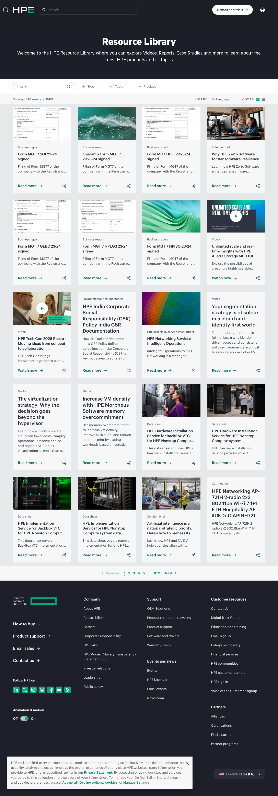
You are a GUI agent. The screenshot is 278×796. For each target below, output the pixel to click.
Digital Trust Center (226, 618)
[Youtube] (59, 690)
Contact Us (219, 608)
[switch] (22, 718)
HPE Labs (90, 645)
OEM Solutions (158, 608)
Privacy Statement (98, 772)
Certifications (221, 725)
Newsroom (155, 698)
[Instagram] (33, 690)
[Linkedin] (16, 690)
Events (152, 670)
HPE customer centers (228, 672)
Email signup (221, 636)
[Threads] (42, 690)
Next (168, 573)
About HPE (91, 608)
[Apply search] (69, 87)
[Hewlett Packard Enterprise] (23, 10)
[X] (25, 690)
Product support (159, 627)
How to (24, 623)
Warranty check (159, 645)
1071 (157, 573)
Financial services (224, 654)
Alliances (218, 716)
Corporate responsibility (102, 636)
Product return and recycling (169, 618)
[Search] (44, 9)
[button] (187, 763)
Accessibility (93, 618)
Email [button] (23, 648)
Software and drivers (163, 636)
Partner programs (224, 744)
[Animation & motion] (24, 718)
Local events (157, 689)
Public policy (93, 687)
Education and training (228, 627)
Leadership (92, 677)
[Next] (176, 573)
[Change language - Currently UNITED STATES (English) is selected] (262, 9)
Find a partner (222, 735)
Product (29, 636)
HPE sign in (219, 682)
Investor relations (96, 668)
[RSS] (67, 690)
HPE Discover (157, 680)
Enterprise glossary (225, 645)
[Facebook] (50, 690)
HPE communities (224, 663)
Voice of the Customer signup (234, 691)
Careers (89, 627)
